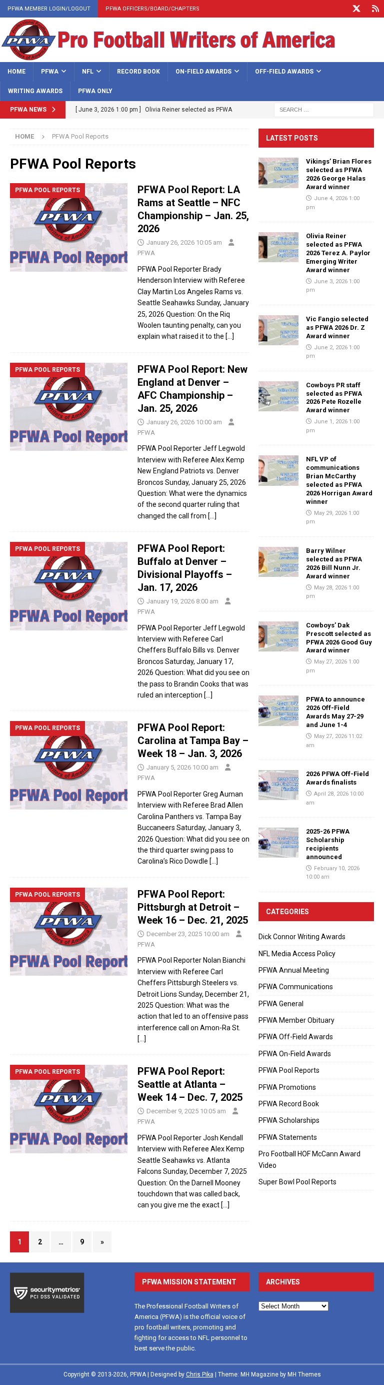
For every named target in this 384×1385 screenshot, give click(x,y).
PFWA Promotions (287, 1087)
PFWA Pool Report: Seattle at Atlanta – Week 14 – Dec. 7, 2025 (190, 1084)
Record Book (138, 71)
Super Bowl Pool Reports (297, 1182)
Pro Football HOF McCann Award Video (309, 1159)
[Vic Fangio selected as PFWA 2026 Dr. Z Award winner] (278, 330)
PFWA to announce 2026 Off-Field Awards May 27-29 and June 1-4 (335, 712)
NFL (88, 71)
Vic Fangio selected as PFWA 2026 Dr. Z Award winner (337, 327)
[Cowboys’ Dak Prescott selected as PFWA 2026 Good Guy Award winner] (278, 636)
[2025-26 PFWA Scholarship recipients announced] (278, 843)
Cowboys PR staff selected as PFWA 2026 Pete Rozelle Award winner (334, 397)
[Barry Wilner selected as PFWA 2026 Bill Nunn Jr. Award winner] (278, 562)
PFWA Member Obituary (296, 1020)
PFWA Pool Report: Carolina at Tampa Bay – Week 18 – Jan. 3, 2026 (193, 741)
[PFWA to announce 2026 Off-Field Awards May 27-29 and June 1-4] (278, 711)
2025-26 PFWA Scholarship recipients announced (328, 844)
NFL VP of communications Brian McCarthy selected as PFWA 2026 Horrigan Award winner (339, 480)
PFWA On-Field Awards (294, 1054)
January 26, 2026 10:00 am (184, 422)
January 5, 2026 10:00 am (182, 767)
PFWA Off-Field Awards (295, 1037)
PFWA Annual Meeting (293, 970)
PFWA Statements (287, 1137)
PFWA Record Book (288, 1104)
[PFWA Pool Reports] (69, 227)
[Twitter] (356, 9)
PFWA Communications (295, 987)
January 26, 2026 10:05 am (184, 242)
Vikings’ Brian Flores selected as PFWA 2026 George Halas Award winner (339, 174)
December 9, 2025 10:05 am (186, 1111)
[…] (230, 336)
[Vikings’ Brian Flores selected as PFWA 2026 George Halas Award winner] (278, 173)
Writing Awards (35, 91)
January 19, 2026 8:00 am (182, 601)
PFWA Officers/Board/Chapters (153, 9)
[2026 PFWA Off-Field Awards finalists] (278, 785)
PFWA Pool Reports (289, 1070)
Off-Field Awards (284, 71)
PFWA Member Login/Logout (49, 9)
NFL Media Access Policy (297, 954)
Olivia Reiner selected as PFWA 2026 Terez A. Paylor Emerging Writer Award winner (338, 253)
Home (17, 71)
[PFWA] (192, 56)
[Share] (375, 9)
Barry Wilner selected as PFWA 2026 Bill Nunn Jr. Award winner (334, 563)
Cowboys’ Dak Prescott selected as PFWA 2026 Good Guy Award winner (339, 637)
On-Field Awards (204, 71)
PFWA (49, 71)
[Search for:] (324, 109)
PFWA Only (95, 91)
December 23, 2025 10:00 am (188, 934)
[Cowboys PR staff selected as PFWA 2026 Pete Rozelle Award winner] (278, 396)
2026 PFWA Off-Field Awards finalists (337, 778)
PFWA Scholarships (289, 1120)
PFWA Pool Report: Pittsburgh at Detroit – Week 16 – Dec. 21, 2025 (193, 907)
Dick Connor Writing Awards (302, 937)
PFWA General (281, 1004)
